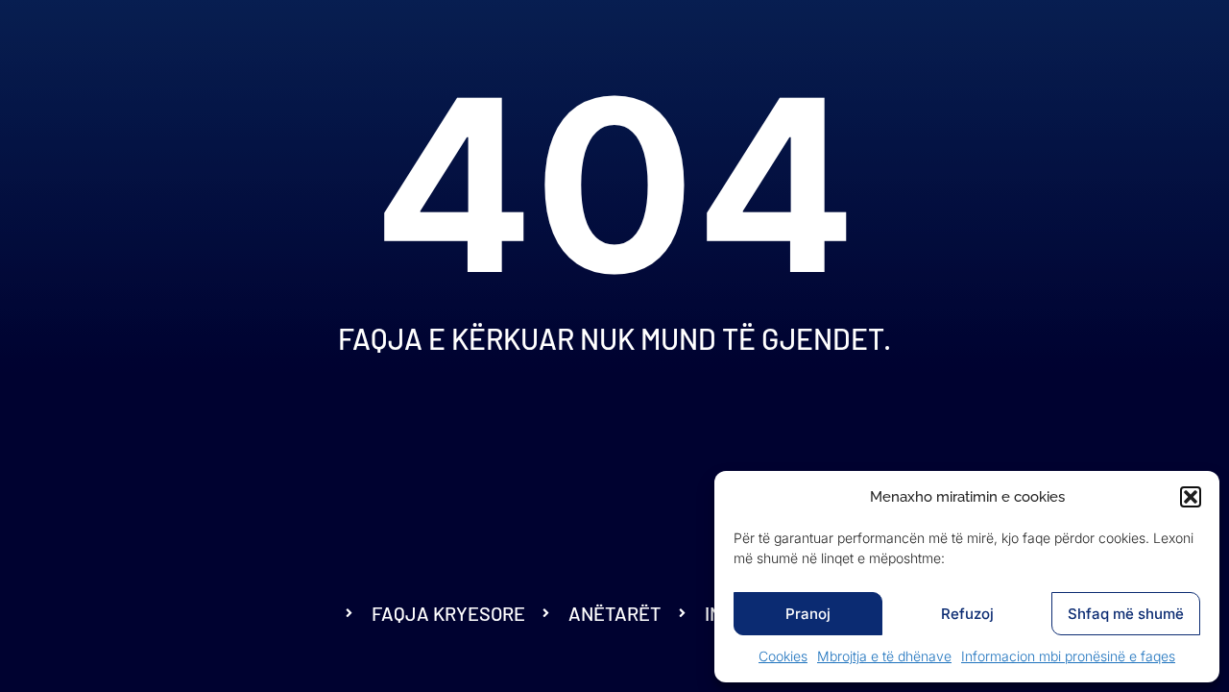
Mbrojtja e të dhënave (884, 656)
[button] (1190, 497)
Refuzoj (967, 614)
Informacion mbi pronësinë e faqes (1068, 656)
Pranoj (808, 614)
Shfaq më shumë (1126, 614)
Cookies (783, 656)
